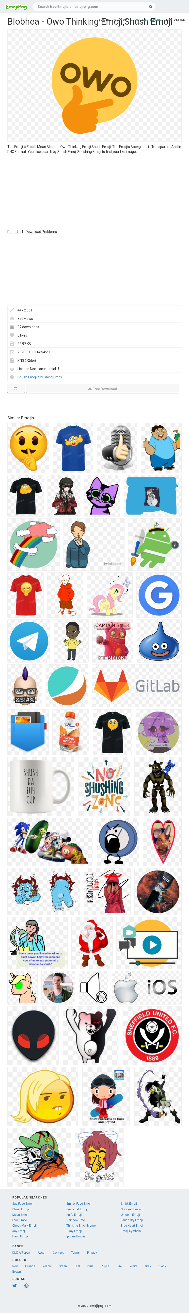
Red (15, 1266)
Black (162, 1266)
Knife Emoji (74, 1214)
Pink (119, 1266)
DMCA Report (21, 1252)
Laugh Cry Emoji (132, 1220)
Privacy (92, 1252)
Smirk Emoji (129, 1203)
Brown (16, 1271)
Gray (148, 1266)
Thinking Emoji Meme (81, 1225)
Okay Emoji (74, 1231)
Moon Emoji (20, 1214)
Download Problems (41, 232)
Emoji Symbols (131, 1231)
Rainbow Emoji (76, 1220)
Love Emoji (19, 1220)
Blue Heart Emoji (132, 1225)
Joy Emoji (19, 1231)
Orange (30, 1266)
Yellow (47, 1266)
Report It (14, 232)
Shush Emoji (27, 377)
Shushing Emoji (50, 377)
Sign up (120, 19)
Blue (90, 1266)
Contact (58, 1252)
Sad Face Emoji (22, 1203)
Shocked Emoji (131, 1209)
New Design (175, 19)
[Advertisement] (94, 191)
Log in (104, 19)
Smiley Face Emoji (78, 1203)
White (134, 1266)
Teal (77, 1266)
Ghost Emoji (20, 1209)
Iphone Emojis (76, 1236)
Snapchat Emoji (77, 1209)
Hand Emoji (20, 1236)
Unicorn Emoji (130, 1214)
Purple (105, 1266)
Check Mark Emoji (24, 1225)
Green (63, 1266)
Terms (75, 1252)
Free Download (105, 389)
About (42, 1252)
